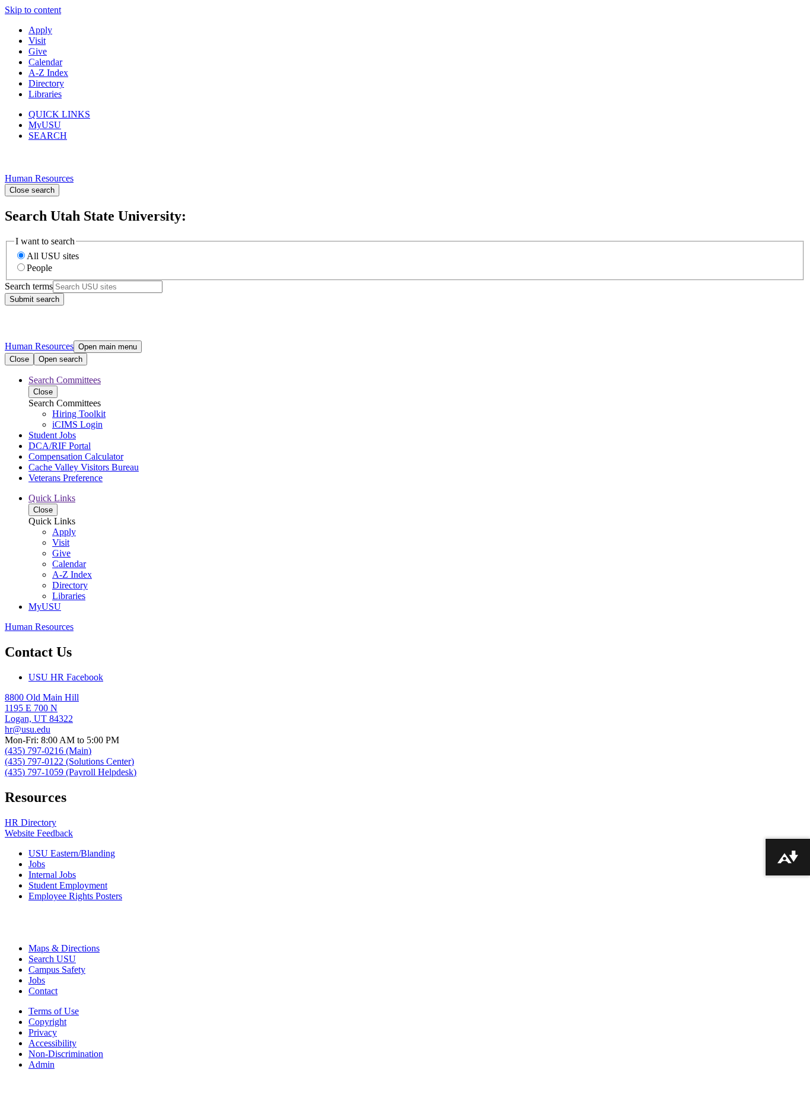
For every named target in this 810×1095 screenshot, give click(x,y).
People (39, 268)
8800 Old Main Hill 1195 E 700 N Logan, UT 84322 (42, 708)
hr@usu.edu (27, 729)
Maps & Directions (64, 948)
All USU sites (53, 256)
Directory (46, 83)
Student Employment (67, 885)
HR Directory (30, 822)
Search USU (52, 959)
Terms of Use (53, 1011)
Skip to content (33, 10)
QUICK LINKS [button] (59, 114)
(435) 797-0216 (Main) (48, 751)
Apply (40, 30)
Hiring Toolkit (79, 414)
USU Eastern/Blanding (71, 853)
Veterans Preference (65, 478)
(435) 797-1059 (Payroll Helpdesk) (70, 772)
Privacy (42, 1032)
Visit (37, 41)
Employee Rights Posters (75, 896)
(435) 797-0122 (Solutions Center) (69, 761)
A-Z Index (48, 73)
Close (19, 359)
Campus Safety (56, 970)
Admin (41, 1064)
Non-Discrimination (65, 1054)
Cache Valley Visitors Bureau (83, 467)
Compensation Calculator (75, 456)
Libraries (45, 94)
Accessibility (52, 1043)
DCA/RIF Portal (59, 446)
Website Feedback (39, 833)
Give (37, 51)
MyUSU (44, 125)
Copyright (47, 1022)
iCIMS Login (77, 424)
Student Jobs (52, 435)
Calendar (45, 62)
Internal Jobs (52, 875)
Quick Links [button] (51, 498)
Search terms (29, 286)
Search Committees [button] (64, 380)
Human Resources (39, 178)
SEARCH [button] (47, 135)
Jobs (36, 864)
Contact (43, 991)
